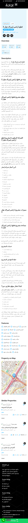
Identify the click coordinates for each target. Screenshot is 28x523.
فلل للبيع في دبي (6, 164)
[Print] (8, 35)
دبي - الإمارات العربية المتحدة (8, 409)
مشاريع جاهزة (6, 23)
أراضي (12, 23)
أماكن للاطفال (7, 326)
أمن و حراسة (16, 326)
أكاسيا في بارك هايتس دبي (8, 447)
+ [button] (3, 363)
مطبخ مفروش (15, 349)
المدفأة (11, 329)
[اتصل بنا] (3, 520)
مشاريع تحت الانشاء (7, 404)
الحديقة (5, 329)
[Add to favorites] (4, 35)
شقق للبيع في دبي (6, 76)
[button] (16, 4)
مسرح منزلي (6, 349)
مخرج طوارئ (15, 342)
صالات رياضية (16, 339)
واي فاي (16, 352)
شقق (2, 412)
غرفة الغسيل (6, 342)
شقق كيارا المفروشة (6, 407)
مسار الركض (23, 345)
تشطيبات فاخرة (7, 336)
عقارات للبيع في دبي (11, 74)
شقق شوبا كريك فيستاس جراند (9, 427)
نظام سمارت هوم (8, 352)
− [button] (3, 365)
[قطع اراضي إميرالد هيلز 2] (14, 376)
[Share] (11, 35)
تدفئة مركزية (15, 333)
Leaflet (13, 394)
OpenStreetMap (19, 394)
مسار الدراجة (15, 345)
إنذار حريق (23, 326)
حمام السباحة (17, 336)
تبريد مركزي (6, 333)
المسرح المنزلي (19, 329)
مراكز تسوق (6, 345)
